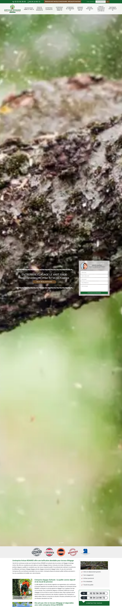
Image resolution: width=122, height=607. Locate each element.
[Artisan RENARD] (12, 8)
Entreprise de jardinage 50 (70, 9)
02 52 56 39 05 (20, 1)
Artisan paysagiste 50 (89, 9)
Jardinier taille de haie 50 (80, 9)
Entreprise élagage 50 (48, 8)
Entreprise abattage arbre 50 (59, 9)
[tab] (61, 303)
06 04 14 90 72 (34, 1)
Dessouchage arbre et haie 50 (29, 8)
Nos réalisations (44, 282)
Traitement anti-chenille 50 (113, 9)
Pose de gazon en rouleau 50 (39, 9)
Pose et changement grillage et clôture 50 (101, 8)
